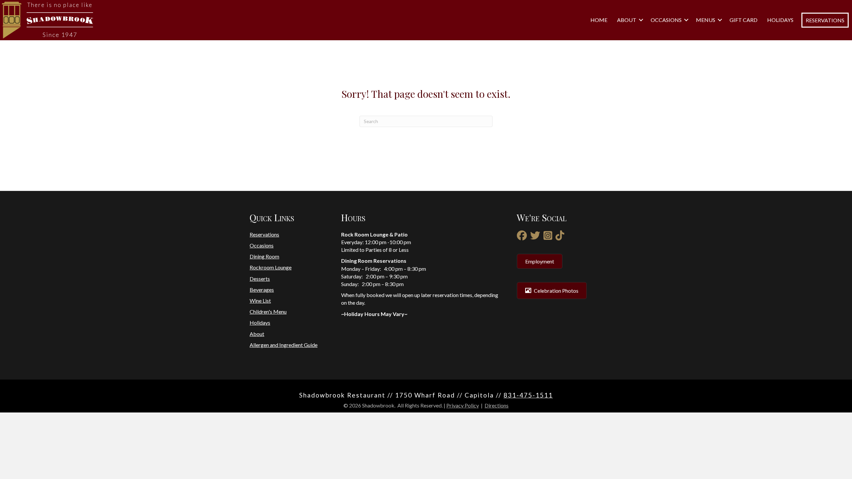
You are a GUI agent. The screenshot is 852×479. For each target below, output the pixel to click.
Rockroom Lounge (271, 267)
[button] (641, 20)
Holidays (780, 20)
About (626, 20)
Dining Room (264, 256)
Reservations (264, 234)
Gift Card (743, 20)
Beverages (262, 289)
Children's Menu (268, 311)
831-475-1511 (528, 395)
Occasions (666, 20)
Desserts (260, 278)
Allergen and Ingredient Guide (284, 345)
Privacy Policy (462, 405)
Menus (705, 20)
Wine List (260, 300)
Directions (497, 405)
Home (598, 20)
